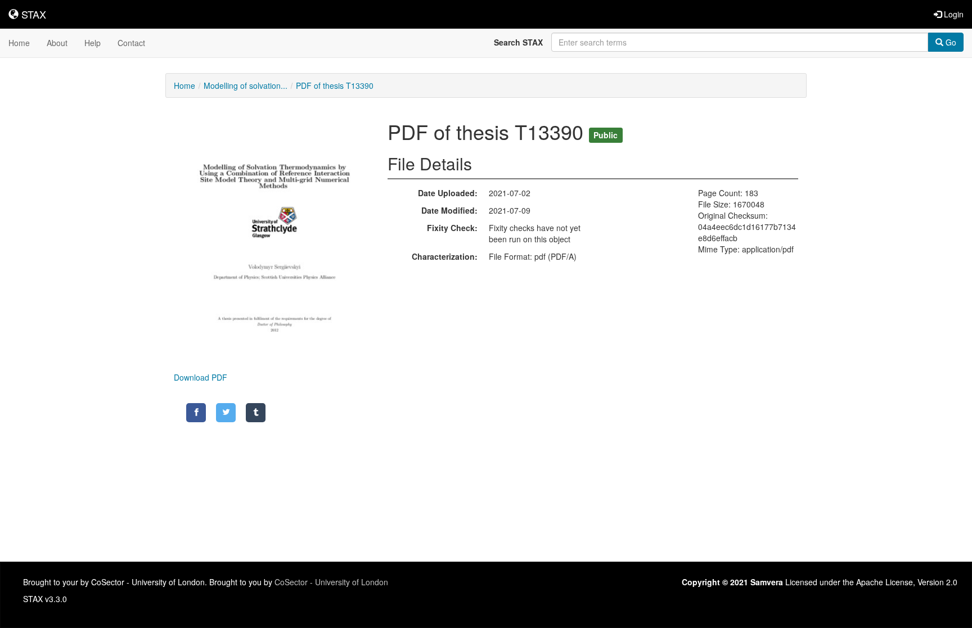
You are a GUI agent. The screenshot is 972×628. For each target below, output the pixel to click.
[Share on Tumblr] (256, 412)
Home (19, 42)
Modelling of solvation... (245, 85)
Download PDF (200, 377)
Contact (131, 42)
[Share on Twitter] (226, 412)
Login (953, 14)
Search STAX (518, 42)
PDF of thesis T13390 (335, 85)
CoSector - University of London (331, 582)
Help (92, 42)
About (57, 42)
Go (949, 42)
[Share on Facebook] (196, 412)
